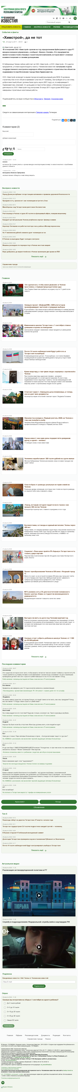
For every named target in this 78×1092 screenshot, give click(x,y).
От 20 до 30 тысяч (13, 1016)
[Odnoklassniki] (60, 18)
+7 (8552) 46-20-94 (18, 1057)
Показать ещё (37, 256)
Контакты (67, 1035)
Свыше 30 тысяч (12, 1020)
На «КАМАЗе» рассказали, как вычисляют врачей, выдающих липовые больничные (32, 739)
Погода (58, 802)
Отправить (8, 154)
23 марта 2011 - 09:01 (14, 42)
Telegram (47, 99)
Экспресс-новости (42, 27)
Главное (27, 27)
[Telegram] (70, 18)
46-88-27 (27, 1057)
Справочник (34, 1039)
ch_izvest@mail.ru (10, 1060)
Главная (10, 1035)
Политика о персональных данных (11, 1067)
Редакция (56, 1035)
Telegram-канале (42, 112)
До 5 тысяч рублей (13, 1003)
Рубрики (56, 27)
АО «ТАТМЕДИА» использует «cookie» (12, 1074)
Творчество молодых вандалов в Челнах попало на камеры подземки (27, 764)
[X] (71, 120)
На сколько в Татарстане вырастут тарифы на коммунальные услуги (27, 792)
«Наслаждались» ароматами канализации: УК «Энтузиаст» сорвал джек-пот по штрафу (33, 691)
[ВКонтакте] (63, 120)
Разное (48, 1039)
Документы (45, 1035)
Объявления (39, 807)
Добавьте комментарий (9, 138)
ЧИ (4, 42)
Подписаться (39, 986)
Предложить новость (11, 27)
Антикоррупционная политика (10, 1069)
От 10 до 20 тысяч (13, 1011)
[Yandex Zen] (56, 18)
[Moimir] (66, 18)
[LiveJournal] (74, 120)
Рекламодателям (31, 1035)
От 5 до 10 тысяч (13, 1007)
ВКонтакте (38, 99)
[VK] (53, 18)
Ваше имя (6, 131)
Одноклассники (57, 99)
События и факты (10, 32)
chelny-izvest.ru (68, 1070)
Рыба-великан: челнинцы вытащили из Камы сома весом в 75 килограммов (29, 679)
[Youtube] (63, 18)
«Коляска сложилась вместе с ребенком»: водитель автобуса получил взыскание (31, 752)
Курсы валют (20, 802)
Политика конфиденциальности (10, 1078)
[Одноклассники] (65, 120)
